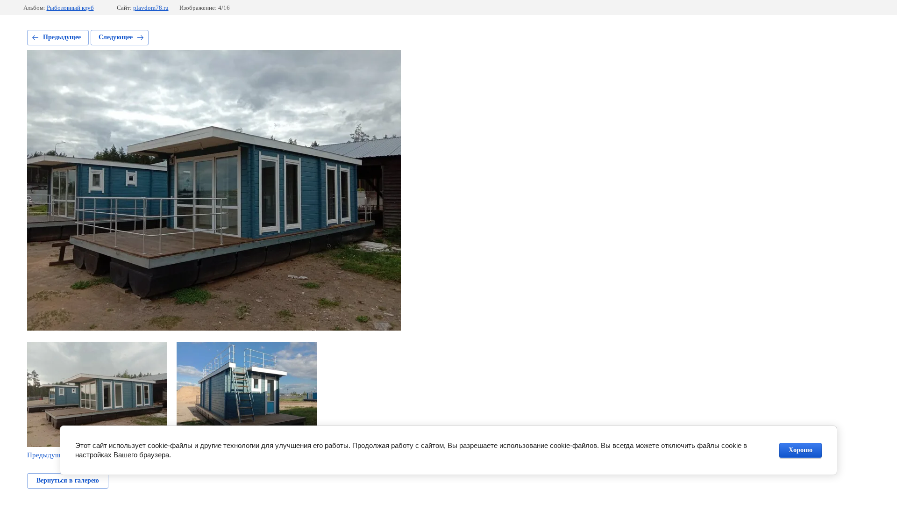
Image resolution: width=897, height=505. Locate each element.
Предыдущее (62, 37)
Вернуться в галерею (67, 480)
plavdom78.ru (151, 7)
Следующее (116, 37)
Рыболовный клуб (70, 7)
